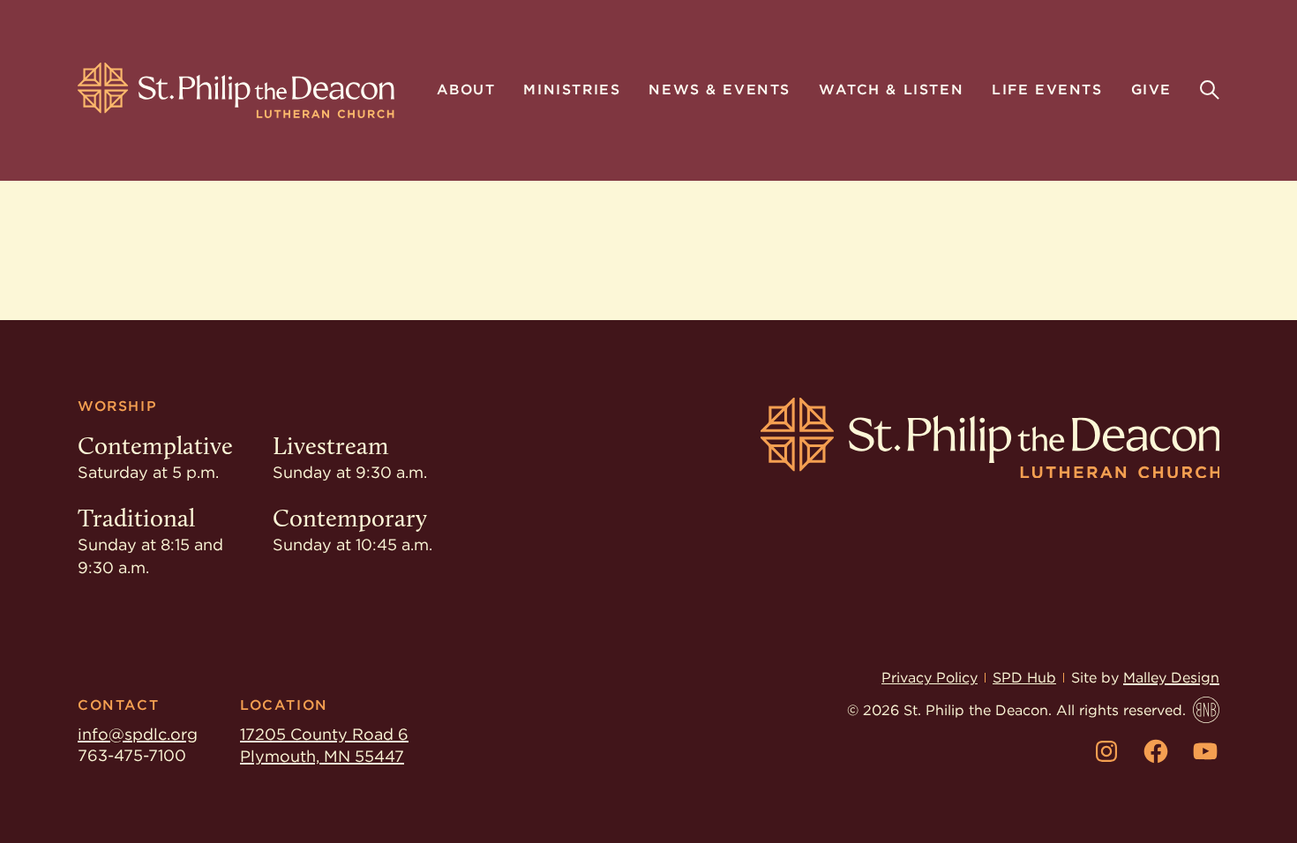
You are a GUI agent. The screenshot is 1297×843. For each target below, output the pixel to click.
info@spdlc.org (138, 734)
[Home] (236, 90)
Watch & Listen (891, 91)
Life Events (1047, 91)
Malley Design (1171, 677)
